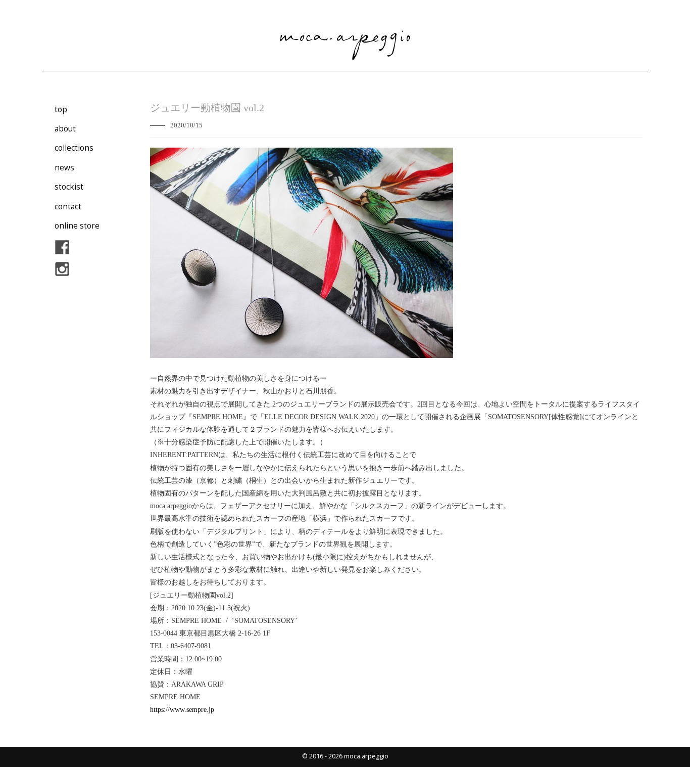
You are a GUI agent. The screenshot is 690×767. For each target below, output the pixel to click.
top (61, 109)
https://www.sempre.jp (182, 709)
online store (77, 225)
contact (68, 206)
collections (74, 148)
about (65, 128)
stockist (69, 187)
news (64, 167)
